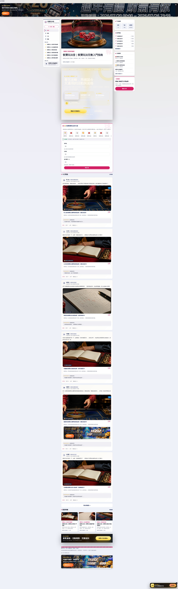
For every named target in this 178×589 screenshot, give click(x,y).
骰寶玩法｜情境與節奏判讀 (51, 52)
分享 (70, 225)
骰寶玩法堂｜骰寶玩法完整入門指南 (83, 54)
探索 (47, 33)
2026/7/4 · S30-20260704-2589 (72, 456)
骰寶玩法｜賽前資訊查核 (51, 49)
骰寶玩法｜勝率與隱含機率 (51, 57)
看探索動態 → (118, 48)
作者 (67, 548)
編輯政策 (70, 548)
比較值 (65, 151)
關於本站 (63, 548)
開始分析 (124, 88)
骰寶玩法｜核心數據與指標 (51, 47)
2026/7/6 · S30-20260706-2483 (72, 284)
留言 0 (67, 381)
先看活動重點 (98, 111)
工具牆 (77, 548)
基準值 (65, 143)
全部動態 (111, 174)
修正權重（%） (67, 159)
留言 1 (67, 225)
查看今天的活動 (103, 538)
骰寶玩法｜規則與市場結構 (51, 44)
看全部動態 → (87, 505)
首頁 (47, 30)
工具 (47, 36)
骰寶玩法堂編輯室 (66, 61)
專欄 (47, 39)
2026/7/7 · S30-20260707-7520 (72, 388)
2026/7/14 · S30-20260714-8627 (72, 232)
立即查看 (173, 585)
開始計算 (87, 167)
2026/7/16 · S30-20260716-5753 (72, 335)
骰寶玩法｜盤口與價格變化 (51, 55)
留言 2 (67, 448)
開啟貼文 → (74, 225)
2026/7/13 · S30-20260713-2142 (72, 181)
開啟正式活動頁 (75, 111)
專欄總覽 (111, 509)
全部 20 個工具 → (118, 73)
